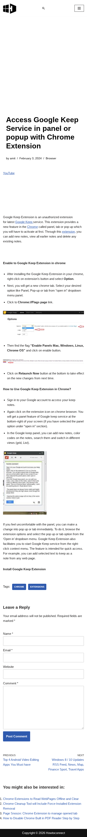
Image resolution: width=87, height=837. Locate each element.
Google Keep (24, 222)
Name (8, 633)
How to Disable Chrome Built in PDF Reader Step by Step (41, 818)
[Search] (43, 8)
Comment (10, 683)
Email (8, 650)
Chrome (32, 226)
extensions (37, 587)
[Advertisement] (43, 70)
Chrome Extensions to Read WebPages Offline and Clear (41, 799)
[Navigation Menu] (79, 8)
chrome (19, 587)
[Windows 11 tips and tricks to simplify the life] (10, 8)
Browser (51, 158)
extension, (69, 231)
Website (8, 666)
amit (12, 158)
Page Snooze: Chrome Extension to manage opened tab (40, 813)
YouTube (9, 173)
